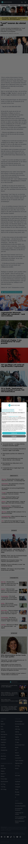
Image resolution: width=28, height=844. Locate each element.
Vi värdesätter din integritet (8, 409)
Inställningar (14, 436)
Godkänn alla (14, 433)
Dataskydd (14, 439)
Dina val (20, 409)
